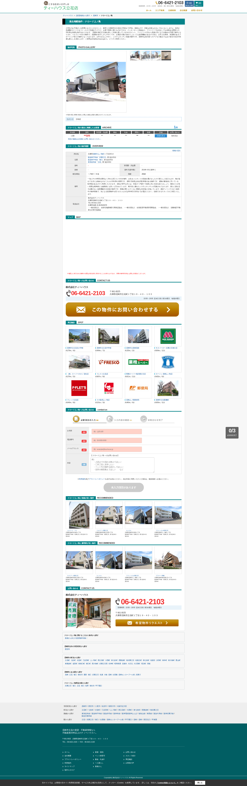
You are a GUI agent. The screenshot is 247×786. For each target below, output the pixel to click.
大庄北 (130, 664)
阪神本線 (117, 713)
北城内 (124, 664)
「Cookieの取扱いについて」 (166, 783)
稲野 (87, 686)
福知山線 (142, 713)
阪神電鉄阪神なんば (129, 713)
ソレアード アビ (72, 530)
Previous (68, 80)
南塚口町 (81, 664)
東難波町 (68, 664)
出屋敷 (115, 675)
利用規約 (82, 479)
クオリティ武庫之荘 (102, 530)
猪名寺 (80, 675)
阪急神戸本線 (93, 157)
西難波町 (122, 660)
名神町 (110, 664)
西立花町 (101, 660)
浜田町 (158, 660)
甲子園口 (98, 686)
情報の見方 (176, 151)
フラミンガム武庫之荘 (162, 530)
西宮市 (67, 649)
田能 (148, 664)
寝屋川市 (111, 706)
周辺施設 (129, 759)
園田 (85, 675)
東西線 (149, 713)
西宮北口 (147, 720)
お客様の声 (130, 763)
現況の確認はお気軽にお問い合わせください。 (85, 139)
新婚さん (98, 766)
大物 (105, 675)
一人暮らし (99, 763)
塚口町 (88, 664)
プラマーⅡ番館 (160, 575)
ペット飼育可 (100, 756)
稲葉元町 (138, 660)
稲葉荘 (152, 660)
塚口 (101, 160)
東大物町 (171, 660)
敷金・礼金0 (99, 759)
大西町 (107, 660)
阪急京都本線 (87, 716)
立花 (99, 162)
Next (124, 80)
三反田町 (86, 660)
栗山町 (178, 660)
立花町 (67, 660)
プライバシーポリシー (97, 479)
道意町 (75, 664)
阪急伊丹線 (107, 713)
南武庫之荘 (130, 660)
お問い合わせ (131, 752)
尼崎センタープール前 (126, 675)
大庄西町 (137, 664)
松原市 (104, 706)
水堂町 (79, 660)
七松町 (73, 660)
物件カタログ (70, 770)
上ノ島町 (101, 154)
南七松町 (146, 660)
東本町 (164, 660)
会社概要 (68, 756)
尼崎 (66, 675)
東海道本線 (92, 162)
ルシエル (128, 530)
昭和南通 (117, 664)
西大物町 (95, 664)
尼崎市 (95, 154)
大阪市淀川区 (122, 706)
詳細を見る (161, 136)
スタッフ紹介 (131, 756)
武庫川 (138, 675)
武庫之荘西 (103, 664)
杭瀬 (101, 675)
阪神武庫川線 (169, 713)
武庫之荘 (102, 157)
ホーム (67, 752)
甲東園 (154, 720)
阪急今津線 (158, 713)
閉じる (199, 783)
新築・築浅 (99, 752)
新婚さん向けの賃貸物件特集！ (76, 638)
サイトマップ (70, 766)
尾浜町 (143, 664)
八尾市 (97, 706)
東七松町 (114, 660)
